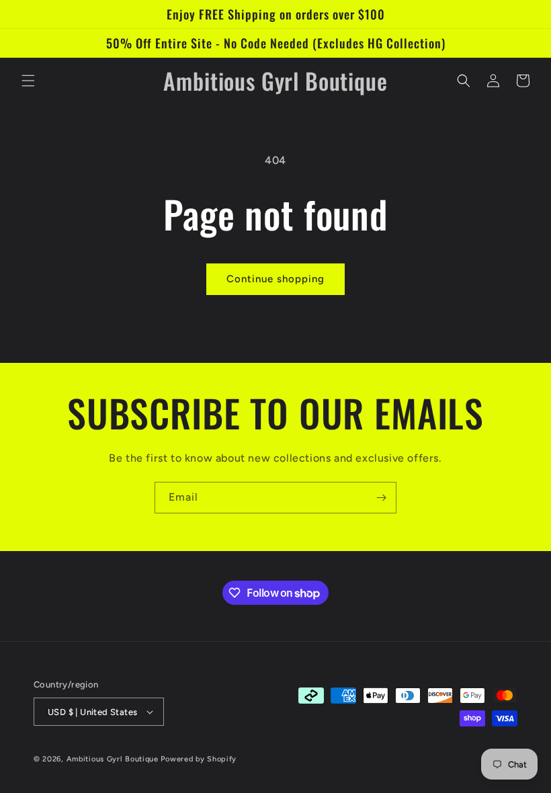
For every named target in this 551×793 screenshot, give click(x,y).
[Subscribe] (381, 497)
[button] (28, 80)
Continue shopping (275, 279)
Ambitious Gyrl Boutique (113, 759)
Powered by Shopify (199, 759)
